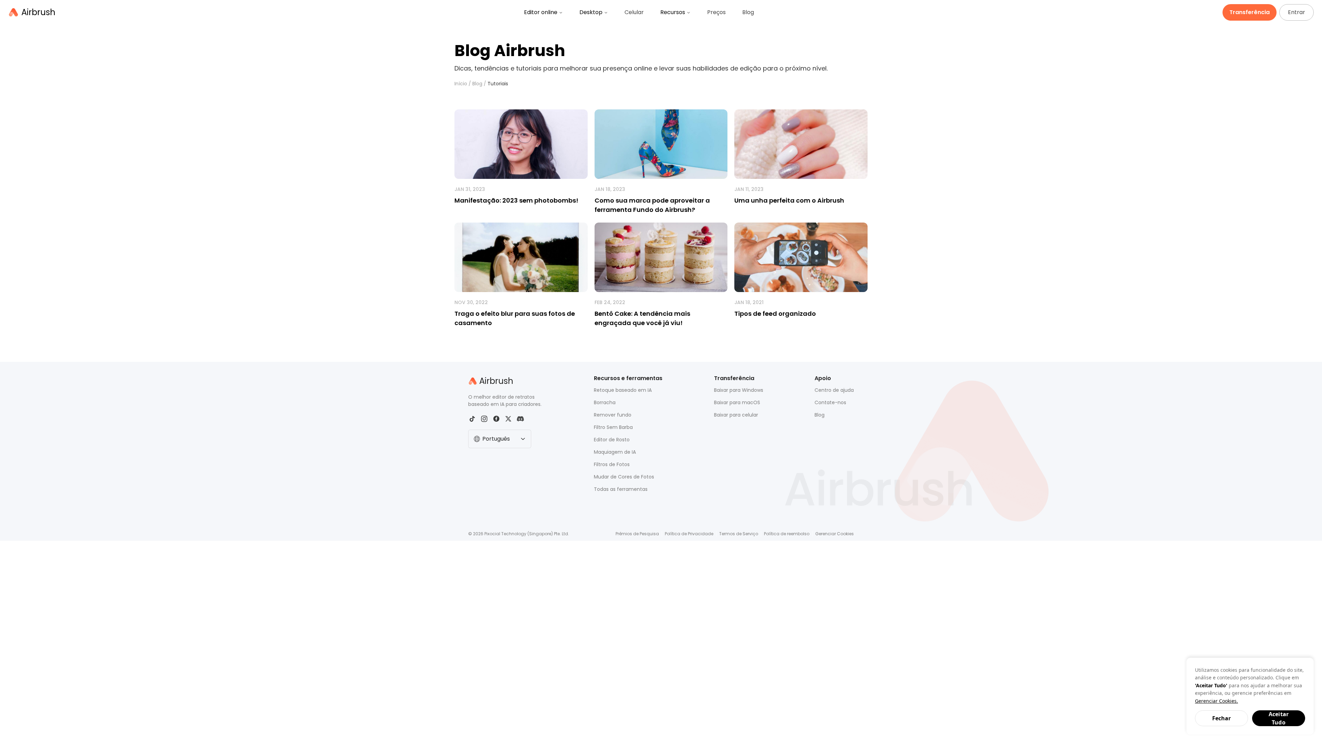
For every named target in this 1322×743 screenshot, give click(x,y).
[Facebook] (496, 419)
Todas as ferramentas (621, 489)
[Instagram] (484, 419)
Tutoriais (497, 83)
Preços (716, 12)
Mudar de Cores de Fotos (624, 476)
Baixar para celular (736, 414)
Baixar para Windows (738, 390)
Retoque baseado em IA (623, 390)
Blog (748, 12)
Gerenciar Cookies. (1216, 701)
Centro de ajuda (834, 390)
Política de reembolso (786, 534)
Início (460, 83)
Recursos (672, 12)
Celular (634, 12)
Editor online (540, 12)
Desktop (590, 12)
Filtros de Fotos (612, 464)
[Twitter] (508, 419)
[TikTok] (472, 419)
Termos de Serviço (738, 534)
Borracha (605, 402)
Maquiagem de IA (615, 452)
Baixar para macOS (737, 402)
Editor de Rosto (612, 439)
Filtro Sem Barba (613, 427)
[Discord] (520, 419)
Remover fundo (612, 414)
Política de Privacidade (689, 534)
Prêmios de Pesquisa (637, 534)
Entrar (1296, 12)
